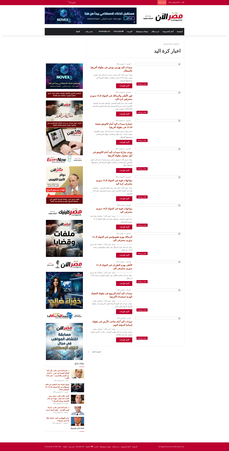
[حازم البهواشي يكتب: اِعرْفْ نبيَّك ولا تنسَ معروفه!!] (77, 421)
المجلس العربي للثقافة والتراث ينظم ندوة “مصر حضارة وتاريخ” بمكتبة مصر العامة (64, 94)
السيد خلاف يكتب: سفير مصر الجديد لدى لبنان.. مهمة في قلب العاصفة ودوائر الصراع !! (58, 398)
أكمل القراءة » (124, 86)
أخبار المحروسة (168, 31)
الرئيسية (180, 31)
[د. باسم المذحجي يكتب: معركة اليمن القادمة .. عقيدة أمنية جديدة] (77, 410)
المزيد (130, 31)
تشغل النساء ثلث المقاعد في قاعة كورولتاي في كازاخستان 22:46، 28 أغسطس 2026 (57, 387)
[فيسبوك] (64, 2)
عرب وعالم (155, 31)
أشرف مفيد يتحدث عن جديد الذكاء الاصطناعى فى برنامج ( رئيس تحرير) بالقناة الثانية (64, 124)
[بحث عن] (46, 2)
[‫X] (61, 2)
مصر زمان (89, 31)
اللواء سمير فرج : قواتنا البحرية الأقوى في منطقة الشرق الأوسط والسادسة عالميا (64, 200)
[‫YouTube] (57, 2)
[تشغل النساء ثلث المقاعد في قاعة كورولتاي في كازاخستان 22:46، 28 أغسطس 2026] (77, 387)
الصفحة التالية (96, 352)
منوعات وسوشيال (142, 31)
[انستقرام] (53, 2)
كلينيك (78, 31)
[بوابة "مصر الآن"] (162, 16)
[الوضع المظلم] (50, 2)
